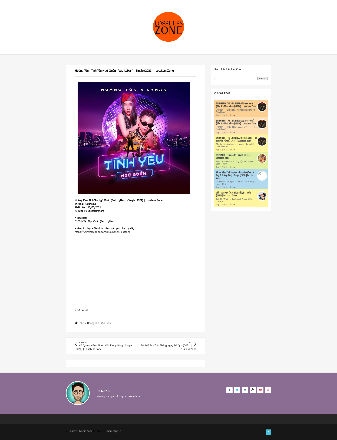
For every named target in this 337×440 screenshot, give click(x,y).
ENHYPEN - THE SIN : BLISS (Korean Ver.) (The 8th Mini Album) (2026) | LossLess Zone (236, 139)
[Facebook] (229, 390)
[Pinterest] (260, 390)
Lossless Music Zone (80, 431)
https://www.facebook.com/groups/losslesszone (102, 232)
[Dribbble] (268, 390)
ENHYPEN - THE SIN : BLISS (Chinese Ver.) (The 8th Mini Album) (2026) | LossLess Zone (236, 105)
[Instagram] (245, 390)
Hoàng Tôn (93, 323)
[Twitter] (237, 390)
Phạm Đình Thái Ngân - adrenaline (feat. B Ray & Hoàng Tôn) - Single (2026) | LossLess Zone (236, 175)
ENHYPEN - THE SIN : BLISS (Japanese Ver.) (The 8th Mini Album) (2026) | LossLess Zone (236, 122)
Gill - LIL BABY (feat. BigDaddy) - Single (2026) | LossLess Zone (233, 194)
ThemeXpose (113, 431)
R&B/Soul (105, 323)
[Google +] (253, 390)
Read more (230, 115)
